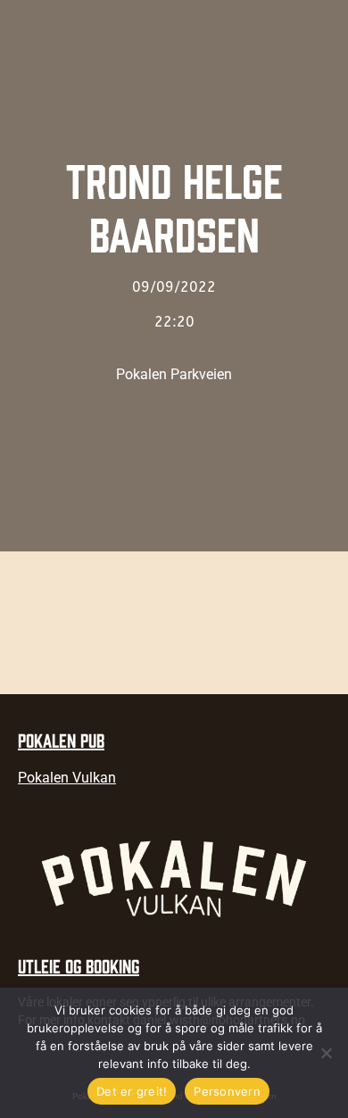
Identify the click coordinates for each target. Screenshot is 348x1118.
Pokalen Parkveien (174, 374)
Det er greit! (131, 1091)
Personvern (227, 1091)
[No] (326, 1053)
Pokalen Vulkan (67, 777)
